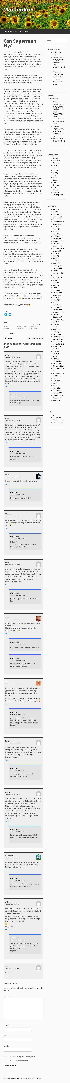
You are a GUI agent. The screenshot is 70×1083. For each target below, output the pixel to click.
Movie (55, 178)
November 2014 (58, 273)
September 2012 (58, 319)
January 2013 (57, 310)
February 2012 (57, 332)
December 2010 (58, 366)
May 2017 (56, 209)
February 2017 (57, 214)
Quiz (54, 182)
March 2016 (56, 234)
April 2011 (56, 356)
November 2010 (58, 368)
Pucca (7, 741)
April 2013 (56, 302)
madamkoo (14, 395)
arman (7, 617)
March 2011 (56, 359)
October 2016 (57, 219)
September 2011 (58, 344)
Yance (55, 114)
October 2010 (57, 371)
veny (7, 355)
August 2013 (57, 295)
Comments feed (58, 420)
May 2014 (56, 285)
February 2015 (57, 266)
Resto (55, 187)
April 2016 (56, 231)
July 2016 (56, 227)
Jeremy (55, 173)
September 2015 (58, 248)
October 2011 (57, 341)
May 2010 (56, 383)
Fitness (55, 170)
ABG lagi (55, 158)
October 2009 (57, 398)
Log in (55, 415)
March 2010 (56, 388)
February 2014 (57, 290)
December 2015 (58, 241)
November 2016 (58, 217)
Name (6, 1025)
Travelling (56, 192)
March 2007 (56, 400)
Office (55, 180)
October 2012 (57, 317)
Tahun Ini (19, 325)
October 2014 (57, 275)
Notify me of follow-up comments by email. (20, 1057)
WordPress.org (58, 422)
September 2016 (58, 222)
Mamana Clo (57, 138)
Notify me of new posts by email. (17, 1061)
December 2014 (58, 271)
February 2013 (57, 307)
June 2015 (56, 256)
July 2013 (56, 297)
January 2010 (57, 393)
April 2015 (56, 261)
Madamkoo (18, 9)
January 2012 (57, 334)
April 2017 (56, 212)
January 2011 (57, 363)
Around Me (14, 333)
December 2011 (58, 337)
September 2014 (58, 278)
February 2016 (57, 236)
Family (55, 168)
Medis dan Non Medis (35, 325)
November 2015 (58, 244)
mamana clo (9, 856)
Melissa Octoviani (59, 119)
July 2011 (56, 349)
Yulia (26, 52)
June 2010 (56, 381)
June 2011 (56, 351)
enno (7, 682)
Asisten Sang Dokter (9, 325)
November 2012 (58, 315)
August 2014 (57, 280)
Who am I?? (24, 31)
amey (7, 475)
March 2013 (56, 305)
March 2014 (56, 288)
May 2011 (56, 354)
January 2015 (57, 268)
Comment (7, 997)
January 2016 (57, 239)
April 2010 (56, 385)
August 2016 (57, 224)
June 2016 (56, 229)
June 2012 (56, 324)
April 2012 (56, 327)
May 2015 (56, 258)
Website (6, 1046)
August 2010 (57, 376)
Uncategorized (58, 195)
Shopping (56, 190)
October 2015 (57, 246)
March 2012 (56, 329)
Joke (54, 175)
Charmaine (56, 163)
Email (6, 1036)
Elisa (7, 418)
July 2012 (56, 322)
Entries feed (57, 417)
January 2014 (57, 293)
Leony (7, 792)
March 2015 (56, 263)
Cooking (55, 165)
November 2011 (58, 339)
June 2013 (56, 300)
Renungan (56, 185)
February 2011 (57, 361)
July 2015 (56, 253)
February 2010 (57, 390)
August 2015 (57, 251)
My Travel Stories (11, 31)
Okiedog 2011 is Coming (35, 338)
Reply (6, 386)
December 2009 (58, 395)
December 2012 (58, 312)
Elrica (7, 902)
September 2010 (58, 373)
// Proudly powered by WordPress (15, 1078)
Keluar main (8, 338)
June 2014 (56, 283)
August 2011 (57, 346)
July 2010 (56, 378)
